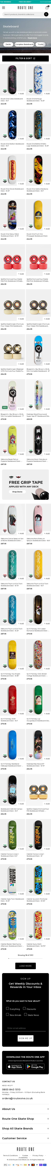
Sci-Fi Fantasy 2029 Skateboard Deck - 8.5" (9, 720)
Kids (5, 407)
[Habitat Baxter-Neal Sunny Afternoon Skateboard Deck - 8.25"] (12, 925)
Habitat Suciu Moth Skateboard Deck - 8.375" (36, 945)
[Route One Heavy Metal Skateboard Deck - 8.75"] (12, 215)
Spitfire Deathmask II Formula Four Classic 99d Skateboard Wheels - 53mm (38, 325)
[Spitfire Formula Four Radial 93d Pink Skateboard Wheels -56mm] (12, 260)
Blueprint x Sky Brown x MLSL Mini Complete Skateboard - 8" (38, 370)
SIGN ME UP (25, 1038)
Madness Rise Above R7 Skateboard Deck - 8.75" (36, 765)
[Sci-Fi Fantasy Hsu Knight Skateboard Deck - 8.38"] (12, 655)
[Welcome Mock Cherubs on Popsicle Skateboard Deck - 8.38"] (38, 440)
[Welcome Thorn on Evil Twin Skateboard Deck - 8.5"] (38, 565)
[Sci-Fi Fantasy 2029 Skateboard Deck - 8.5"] (12, 700)
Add (22, 94)
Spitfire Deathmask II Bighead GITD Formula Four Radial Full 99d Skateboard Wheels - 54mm (12, 370)
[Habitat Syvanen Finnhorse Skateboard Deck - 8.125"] (38, 880)
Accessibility (23, 1157)
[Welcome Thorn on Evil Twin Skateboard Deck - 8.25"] (12, 610)
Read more (32, 38)
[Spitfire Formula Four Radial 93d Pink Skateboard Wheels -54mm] (38, 260)
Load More (25, 966)
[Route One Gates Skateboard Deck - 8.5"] (12, 80)
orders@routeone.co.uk (17, 1098)
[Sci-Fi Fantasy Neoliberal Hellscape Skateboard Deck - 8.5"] (12, 745)
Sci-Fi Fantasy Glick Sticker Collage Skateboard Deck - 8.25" (37, 675)
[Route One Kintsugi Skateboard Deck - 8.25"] (38, 80)
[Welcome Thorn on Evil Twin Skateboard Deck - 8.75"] (12, 565)
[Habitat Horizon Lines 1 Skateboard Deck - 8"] (38, 835)
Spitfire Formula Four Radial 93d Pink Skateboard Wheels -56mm (11, 280)
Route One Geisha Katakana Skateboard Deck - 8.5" (37, 190)
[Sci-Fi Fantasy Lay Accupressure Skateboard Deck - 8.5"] (38, 700)
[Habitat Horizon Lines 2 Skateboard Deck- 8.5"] (12, 835)
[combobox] (25, 14)
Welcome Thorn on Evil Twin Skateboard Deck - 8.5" (37, 585)
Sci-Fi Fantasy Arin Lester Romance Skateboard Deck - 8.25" (37, 630)
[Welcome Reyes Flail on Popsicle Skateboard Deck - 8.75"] (12, 440)
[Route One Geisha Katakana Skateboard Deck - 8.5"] (38, 170)
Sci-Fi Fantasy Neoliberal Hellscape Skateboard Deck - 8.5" (11, 765)
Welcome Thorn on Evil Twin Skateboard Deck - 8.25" (11, 630)
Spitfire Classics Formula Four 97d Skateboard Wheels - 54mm (38, 810)
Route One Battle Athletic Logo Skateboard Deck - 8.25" (38, 145)
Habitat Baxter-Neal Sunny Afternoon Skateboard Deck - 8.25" (12, 945)
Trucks (40, 44)
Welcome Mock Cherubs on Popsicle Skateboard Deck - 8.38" (37, 460)
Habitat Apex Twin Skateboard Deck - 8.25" (12, 900)
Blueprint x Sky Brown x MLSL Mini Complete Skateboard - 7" (12, 415)
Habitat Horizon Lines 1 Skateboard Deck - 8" (35, 855)
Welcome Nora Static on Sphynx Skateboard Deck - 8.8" (38, 539)
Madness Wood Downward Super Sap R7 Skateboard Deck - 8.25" (38, 415)
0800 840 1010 (11, 1090)
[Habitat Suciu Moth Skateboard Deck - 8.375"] (38, 925)
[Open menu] (3, 8)
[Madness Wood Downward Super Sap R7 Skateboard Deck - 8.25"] (38, 395)
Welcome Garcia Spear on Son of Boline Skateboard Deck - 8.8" (12, 539)
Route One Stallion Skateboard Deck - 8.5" (12, 145)
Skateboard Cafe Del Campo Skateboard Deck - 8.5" (11, 810)
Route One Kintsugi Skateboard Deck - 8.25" (36, 100)
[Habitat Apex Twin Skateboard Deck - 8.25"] (12, 880)
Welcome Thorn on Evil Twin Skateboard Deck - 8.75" (11, 585)
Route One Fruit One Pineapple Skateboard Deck (37, 235)
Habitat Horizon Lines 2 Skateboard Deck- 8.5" (9, 855)
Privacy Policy (38, 1155)
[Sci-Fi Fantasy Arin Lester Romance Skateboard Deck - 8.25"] (38, 610)
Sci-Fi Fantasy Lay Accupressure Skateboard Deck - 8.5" (38, 720)
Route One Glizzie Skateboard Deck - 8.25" (12, 190)
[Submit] (46, 14)
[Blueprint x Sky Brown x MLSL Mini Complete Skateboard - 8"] (38, 350)
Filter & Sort (24, 58)
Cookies (25, 1155)
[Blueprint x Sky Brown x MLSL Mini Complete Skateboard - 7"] (12, 395)
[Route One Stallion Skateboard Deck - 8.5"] (12, 125)
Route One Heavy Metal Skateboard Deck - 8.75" (10, 235)
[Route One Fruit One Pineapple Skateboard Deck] (38, 215)
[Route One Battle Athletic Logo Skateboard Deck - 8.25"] (38, 125)
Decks (8, 44)
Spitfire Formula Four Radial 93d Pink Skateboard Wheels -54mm (37, 280)
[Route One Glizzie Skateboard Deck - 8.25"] (12, 170)
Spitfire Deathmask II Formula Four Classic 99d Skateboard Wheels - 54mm (12, 325)
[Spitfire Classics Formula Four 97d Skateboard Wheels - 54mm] (38, 790)
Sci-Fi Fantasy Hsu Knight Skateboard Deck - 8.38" (10, 675)
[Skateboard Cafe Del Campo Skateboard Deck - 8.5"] (12, 790)
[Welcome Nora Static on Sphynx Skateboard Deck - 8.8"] (38, 519)
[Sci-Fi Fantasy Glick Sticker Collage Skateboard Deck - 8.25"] (38, 655)
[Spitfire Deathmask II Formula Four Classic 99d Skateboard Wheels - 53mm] (38, 305)
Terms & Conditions (10, 1155)
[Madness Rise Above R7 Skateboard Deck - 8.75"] (38, 745)
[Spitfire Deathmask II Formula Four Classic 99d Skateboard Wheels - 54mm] (12, 305)
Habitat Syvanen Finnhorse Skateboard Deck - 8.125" (37, 900)
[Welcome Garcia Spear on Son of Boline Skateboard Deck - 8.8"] (12, 519)
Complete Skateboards (24, 44)
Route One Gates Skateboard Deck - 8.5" (12, 100)
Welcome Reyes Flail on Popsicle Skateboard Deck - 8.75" (11, 460)
